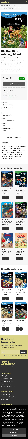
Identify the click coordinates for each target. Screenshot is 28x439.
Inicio (2, 5)
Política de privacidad (6, 381)
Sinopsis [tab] (9, 137)
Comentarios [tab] (17, 137)
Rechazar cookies (14, 432)
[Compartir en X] (7, 96)
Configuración (14, 435)
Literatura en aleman (10, 5)
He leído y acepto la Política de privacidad (16, 355)
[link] (7, 197)
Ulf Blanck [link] (5, 58)
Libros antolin (17, 7)
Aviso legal (4, 376)
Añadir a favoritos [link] (8, 90)
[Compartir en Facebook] (4, 96)
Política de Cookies (6, 384)
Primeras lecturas (7, 7)
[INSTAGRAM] (6, 367)
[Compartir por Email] (13, 96)
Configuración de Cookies (8, 386)
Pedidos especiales (6, 394)
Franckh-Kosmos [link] (8, 104)
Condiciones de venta (6, 378)
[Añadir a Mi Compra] (4, 197)
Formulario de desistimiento (8, 397)
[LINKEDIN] (13, 367)
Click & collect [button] (14, 84)
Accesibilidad (4, 399)
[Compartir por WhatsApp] (10, 96)
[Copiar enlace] (16, 96)
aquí (15, 425)
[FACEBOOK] (2, 367)
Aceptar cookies (14, 429)
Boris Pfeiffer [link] (14, 58)
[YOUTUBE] (9, 367)
